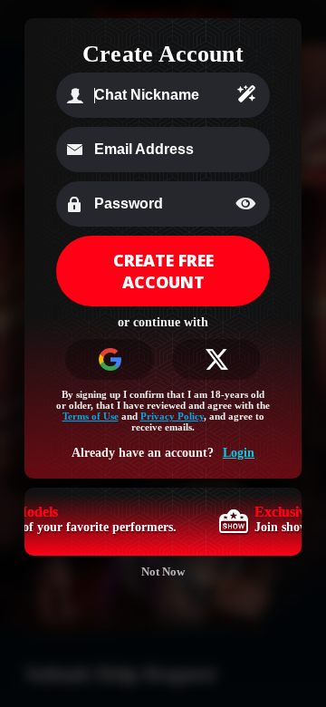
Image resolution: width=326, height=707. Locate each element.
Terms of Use (90, 416)
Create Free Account (163, 271)
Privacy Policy (172, 416)
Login (238, 453)
